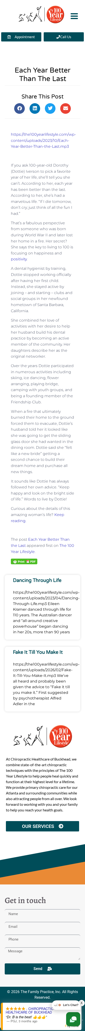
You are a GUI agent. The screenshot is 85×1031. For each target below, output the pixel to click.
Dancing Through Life (37, 580)
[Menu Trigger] (74, 15)
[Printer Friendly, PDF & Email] (24, 561)
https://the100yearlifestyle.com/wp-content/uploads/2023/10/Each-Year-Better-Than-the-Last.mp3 (43, 140)
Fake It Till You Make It (38, 652)
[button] (19, 108)
